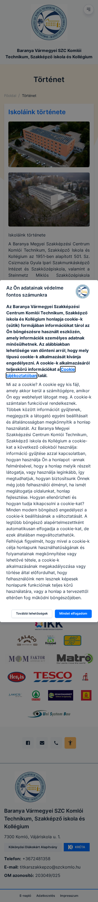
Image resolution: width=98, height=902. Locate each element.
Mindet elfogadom (73, 613)
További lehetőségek (32, 613)
